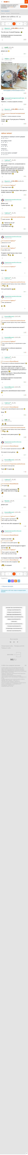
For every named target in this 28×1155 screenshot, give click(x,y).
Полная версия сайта (7, 646)
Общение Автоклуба (15, 13)
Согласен (23, 6)
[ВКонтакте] (9, 581)
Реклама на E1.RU (19, 646)
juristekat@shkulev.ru (17, 683)
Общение (3, 13)
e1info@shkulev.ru (8, 683)
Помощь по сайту (6, 648)
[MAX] (12, 581)
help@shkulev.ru (11, 685)
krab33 (6, 47)
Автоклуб (8, 13)
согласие (11, 6)
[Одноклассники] (15, 581)
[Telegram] (19, 581)
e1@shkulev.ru (17, 681)
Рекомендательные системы (7, 686)
